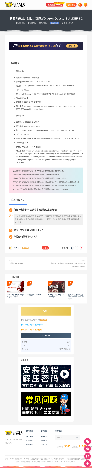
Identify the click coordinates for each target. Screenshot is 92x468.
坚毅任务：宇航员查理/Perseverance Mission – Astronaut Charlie (67, 264)
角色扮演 (29, 437)
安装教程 (44, 437)
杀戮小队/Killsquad (34, 295)
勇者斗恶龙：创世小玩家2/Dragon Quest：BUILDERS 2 (51, 189)
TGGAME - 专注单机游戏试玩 (22, 189)
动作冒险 (29, 440)
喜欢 (45, 248)
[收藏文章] (72, 248)
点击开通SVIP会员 (55, 4)
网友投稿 (17, 248)
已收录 (55, 23)
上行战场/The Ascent (15, 263)
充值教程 (44, 440)
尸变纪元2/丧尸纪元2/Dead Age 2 (56, 296)
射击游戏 (29, 444)
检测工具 (44, 444)
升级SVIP (43, 320)
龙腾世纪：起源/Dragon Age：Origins (15, 296)
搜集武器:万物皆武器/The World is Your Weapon (76, 297)
